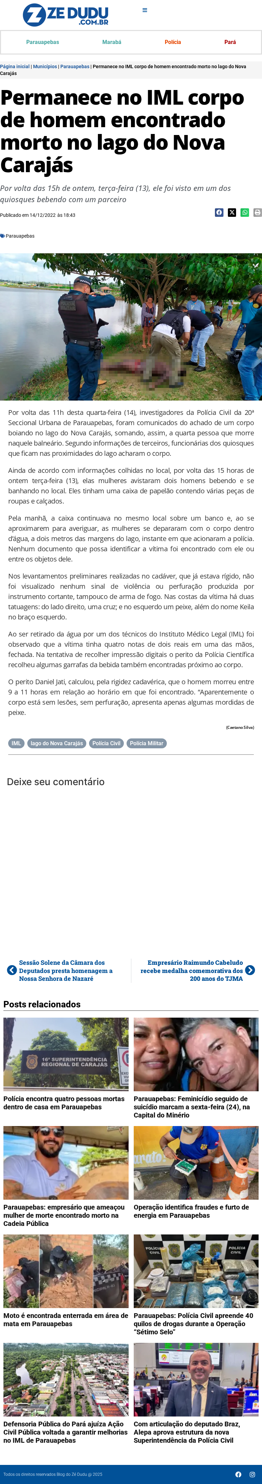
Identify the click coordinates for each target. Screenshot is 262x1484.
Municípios (45, 66)
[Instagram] (252, 1474)
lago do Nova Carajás (57, 743)
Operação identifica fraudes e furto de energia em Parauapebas (191, 1211)
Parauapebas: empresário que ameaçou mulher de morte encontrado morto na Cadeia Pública (64, 1215)
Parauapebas (42, 42)
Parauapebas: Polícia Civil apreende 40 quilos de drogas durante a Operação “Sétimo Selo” (193, 1323)
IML (16, 743)
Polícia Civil (106, 743)
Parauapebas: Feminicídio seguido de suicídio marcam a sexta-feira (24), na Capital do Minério (192, 1107)
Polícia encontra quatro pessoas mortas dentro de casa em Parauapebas (64, 1103)
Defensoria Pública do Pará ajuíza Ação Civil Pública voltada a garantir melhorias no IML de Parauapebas (65, 1432)
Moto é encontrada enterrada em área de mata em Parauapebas (65, 1319)
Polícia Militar (146, 743)
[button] (219, 212)
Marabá (111, 42)
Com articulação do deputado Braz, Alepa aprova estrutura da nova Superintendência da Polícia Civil (187, 1432)
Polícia (173, 42)
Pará (230, 42)
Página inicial (15, 66)
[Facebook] (238, 1474)
